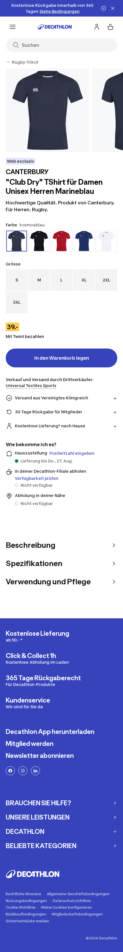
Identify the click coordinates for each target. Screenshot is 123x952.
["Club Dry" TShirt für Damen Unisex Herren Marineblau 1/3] (48, 110)
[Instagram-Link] (22, 770)
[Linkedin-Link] (35, 770)
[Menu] (12, 27)
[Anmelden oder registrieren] (97, 27)
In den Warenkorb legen (61, 358)
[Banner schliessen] (112, 8)
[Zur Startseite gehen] (54, 26)
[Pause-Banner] (103, 8)
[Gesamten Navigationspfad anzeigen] (8, 62)
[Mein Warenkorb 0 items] (110, 27)
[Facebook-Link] (10, 770)
